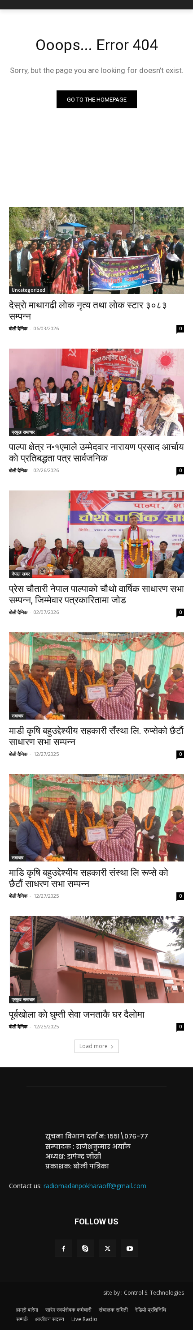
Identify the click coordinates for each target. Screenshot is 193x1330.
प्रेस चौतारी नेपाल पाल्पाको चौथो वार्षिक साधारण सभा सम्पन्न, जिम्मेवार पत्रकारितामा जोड (96, 594)
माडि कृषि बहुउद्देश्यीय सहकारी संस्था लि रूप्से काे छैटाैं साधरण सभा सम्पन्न (88, 878)
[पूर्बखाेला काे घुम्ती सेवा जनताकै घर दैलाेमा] (96, 959)
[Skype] (85, 1248)
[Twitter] (107, 1248)
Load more (93, 1046)
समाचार (17, 715)
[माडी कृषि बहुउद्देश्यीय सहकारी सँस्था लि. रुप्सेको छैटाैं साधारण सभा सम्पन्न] (96, 676)
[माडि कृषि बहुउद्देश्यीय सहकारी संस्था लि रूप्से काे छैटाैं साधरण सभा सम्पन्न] (96, 817)
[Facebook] (63, 1248)
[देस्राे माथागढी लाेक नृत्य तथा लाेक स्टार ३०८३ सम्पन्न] (96, 250)
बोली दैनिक (18, 328)
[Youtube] (129, 1248)
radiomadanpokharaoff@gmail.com (95, 1185)
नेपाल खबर (21, 574)
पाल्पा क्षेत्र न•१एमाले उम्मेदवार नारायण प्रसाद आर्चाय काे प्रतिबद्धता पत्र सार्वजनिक (96, 453)
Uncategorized (28, 290)
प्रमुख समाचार (23, 432)
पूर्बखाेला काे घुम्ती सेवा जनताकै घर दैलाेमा (77, 1014)
